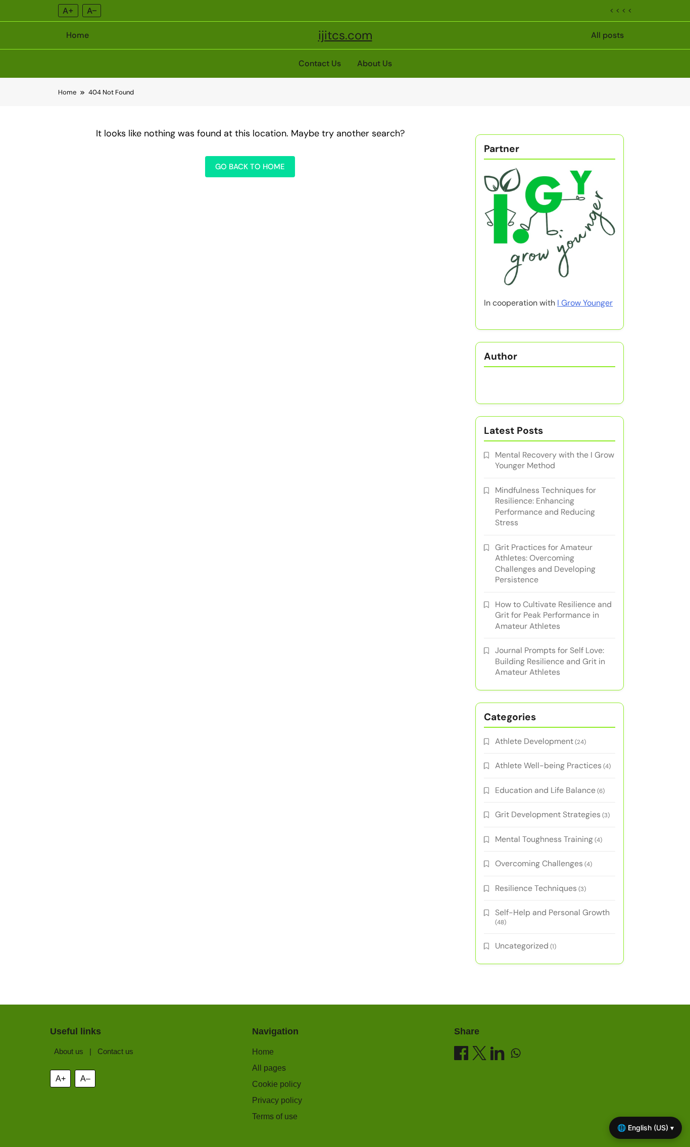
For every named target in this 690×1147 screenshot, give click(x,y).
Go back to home (250, 167)
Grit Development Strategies (548, 814)
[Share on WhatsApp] (516, 1055)
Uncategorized (522, 945)
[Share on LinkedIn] (497, 1055)
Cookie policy (276, 1084)
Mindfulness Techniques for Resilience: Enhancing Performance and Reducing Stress (545, 506)
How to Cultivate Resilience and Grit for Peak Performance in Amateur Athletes (553, 615)
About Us (374, 63)
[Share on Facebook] (461, 1055)
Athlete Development (534, 741)
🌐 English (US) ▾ (645, 1127)
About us (68, 1051)
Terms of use (275, 1116)
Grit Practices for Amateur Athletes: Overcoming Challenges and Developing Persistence (545, 563)
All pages (269, 1068)
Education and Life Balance (545, 790)
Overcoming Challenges (539, 863)
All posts (607, 35)
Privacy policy (277, 1100)
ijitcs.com (345, 35)
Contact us (115, 1051)
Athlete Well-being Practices (548, 765)
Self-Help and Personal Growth (552, 912)
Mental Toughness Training (544, 839)
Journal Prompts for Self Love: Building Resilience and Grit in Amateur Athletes (550, 661)
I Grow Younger (585, 302)
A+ (68, 11)
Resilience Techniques (536, 888)
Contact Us (320, 63)
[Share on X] (479, 1055)
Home (77, 35)
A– (91, 11)
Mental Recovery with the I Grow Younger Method (554, 460)
